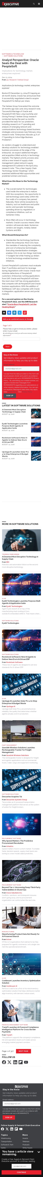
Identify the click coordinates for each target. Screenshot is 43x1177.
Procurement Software (11, 838)
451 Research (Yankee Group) (17, 80)
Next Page (23, 1051)
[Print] (4, 313)
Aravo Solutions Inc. (14, 893)
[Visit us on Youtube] (26, 1062)
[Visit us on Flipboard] (21, 1062)
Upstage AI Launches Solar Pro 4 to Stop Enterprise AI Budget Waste (15, 454)
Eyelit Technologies (14, 606)
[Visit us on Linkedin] (15, 1062)
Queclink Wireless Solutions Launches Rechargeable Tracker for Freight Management (18, 750)
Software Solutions (13, 56)
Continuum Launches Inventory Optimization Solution (21, 982)
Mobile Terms (12, 392)
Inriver (8, 939)
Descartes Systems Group (16, 800)
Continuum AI (11, 986)
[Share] (9, 313)
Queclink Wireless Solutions (17, 755)
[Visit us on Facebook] (4, 1062)
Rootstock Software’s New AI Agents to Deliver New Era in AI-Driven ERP (14, 440)
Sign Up (9, 396)
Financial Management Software (15, 1025)
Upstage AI (10, 706)
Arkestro (9, 846)
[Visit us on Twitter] (9, 1062)
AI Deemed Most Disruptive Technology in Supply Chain (14, 411)
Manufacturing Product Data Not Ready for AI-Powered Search (21, 935)
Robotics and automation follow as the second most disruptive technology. (20, 566)
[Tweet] (20, 313)
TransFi (9, 1035)
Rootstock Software (14, 662)
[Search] (34, 4)
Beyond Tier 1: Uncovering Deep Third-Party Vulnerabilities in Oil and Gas (21, 888)
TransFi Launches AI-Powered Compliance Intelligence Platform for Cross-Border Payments (20, 1029)
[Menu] (39, 4)
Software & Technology (13, 54)
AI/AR (4, 598)
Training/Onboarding (10, 554)
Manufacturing (8, 931)
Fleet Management (9, 745)
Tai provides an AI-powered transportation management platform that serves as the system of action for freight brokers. (20, 804)
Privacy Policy (27, 392)
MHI (7, 562)
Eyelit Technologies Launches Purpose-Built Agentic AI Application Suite (15, 426)
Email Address (10, 364)
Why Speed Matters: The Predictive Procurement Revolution (17, 842)
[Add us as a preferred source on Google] (25, 313)
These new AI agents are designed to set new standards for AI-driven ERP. (19, 666)
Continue (21, 1172)
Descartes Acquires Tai (12, 797)
